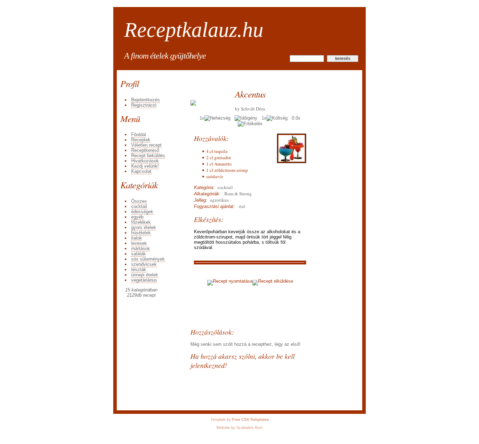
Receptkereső (145, 150)
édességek (142, 211)
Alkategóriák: (207, 193)
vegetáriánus (144, 280)
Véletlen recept (146, 145)
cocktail (139, 206)
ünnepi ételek (144, 274)
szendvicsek (144, 264)
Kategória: (204, 187)
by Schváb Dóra (250, 109)
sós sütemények (148, 259)
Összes (139, 201)
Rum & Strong (236, 193)
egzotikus (218, 200)
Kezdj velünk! (145, 166)
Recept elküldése (275, 281)
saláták (138, 253)
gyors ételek (143, 227)
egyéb (137, 217)
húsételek (141, 232)
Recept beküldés (148, 155)
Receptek (140, 139)
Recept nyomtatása (232, 281)
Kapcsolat (141, 171)
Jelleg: (200, 200)
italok (136, 238)
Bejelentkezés (145, 99)
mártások (140, 248)
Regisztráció (143, 105)
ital (241, 206)
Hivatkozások (145, 160)
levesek (139, 243)
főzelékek (141, 222)
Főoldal (138, 134)
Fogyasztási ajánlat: (214, 206)
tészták (138, 269)
